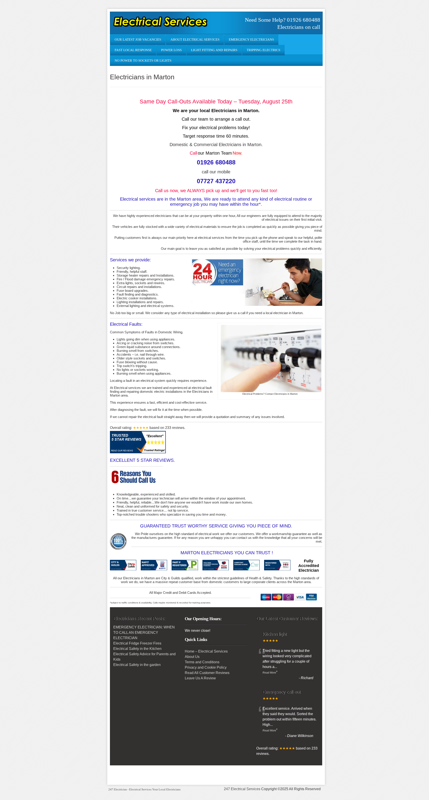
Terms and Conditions (202, 662)
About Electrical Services (194, 39)
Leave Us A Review (200, 678)
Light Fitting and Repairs (214, 50)
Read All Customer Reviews (207, 673)
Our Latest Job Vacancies (138, 39)
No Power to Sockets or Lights (143, 60)
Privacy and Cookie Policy (206, 667)
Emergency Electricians (251, 39)
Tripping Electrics (263, 50)
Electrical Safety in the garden (137, 665)
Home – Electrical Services (206, 651)
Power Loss (171, 50)
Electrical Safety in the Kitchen (137, 649)
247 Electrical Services (242, 789)
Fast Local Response (133, 50)
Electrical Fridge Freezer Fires (137, 643)
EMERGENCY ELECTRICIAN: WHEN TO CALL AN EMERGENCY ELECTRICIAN (144, 632)
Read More (269, 672)
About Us (192, 657)
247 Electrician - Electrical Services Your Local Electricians (144, 789)
